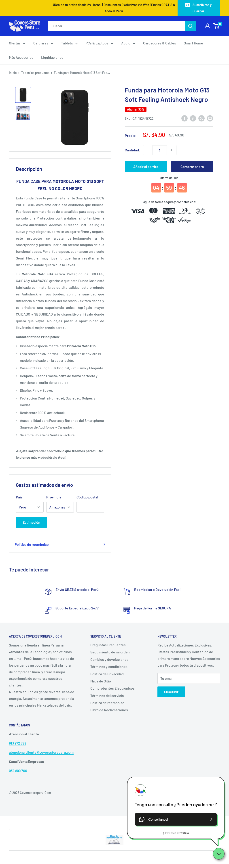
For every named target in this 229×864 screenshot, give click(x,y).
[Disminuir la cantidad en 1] (148, 150)
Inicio (13, 73)
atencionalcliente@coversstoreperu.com (41, 752)
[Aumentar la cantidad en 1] (171, 150)
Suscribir (171, 692)
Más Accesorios (21, 57)
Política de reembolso (32, 544)
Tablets (67, 43)
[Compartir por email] (210, 118)
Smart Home (193, 43)
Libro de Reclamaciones (109, 710)
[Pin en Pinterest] (193, 118)
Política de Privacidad (107, 674)
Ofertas (15, 43)
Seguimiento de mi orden (110, 652)
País (19, 497)
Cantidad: (132, 150)
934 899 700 (18, 770)
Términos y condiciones (108, 666)
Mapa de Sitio (100, 681)
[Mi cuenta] (207, 25)
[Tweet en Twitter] (201, 118)
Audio (125, 43)
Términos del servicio (107, 695)
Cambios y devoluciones (109, 659)
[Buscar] (190, 26)
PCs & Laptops (97, 43)
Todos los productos (35, 73)
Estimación (31, 522)
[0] (216, 26)
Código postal (87, 497)
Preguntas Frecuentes (108, 645)
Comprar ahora (192, 166)
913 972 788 (17, 743)
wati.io (184, 833)
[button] (176, 819)
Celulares (40, 43)
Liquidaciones (52, 57)
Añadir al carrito (145, 166)
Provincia (53, 497)
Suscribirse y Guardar (202, 8)
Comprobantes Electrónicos (112, 688)
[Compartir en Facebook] (184, 118)
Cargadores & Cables (159, 43)
